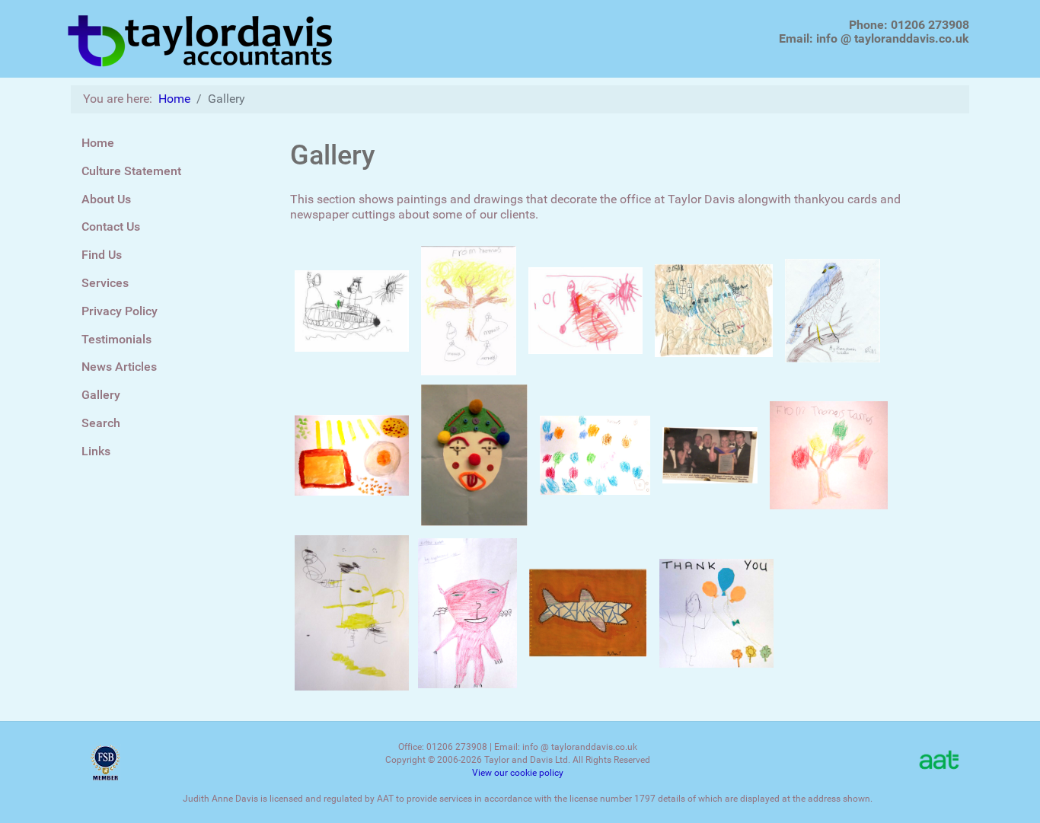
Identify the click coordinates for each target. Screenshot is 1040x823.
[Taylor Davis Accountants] (201, 37)
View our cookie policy (517, 772)
